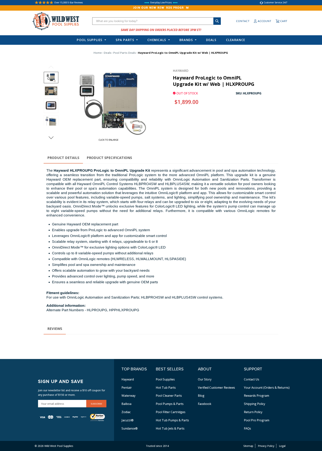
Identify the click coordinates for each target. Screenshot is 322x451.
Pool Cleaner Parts (169, 396)
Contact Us (251, 379)
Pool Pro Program (256, 420)
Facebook (204, 404)
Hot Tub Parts (166, 388)
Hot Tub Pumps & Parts (172, 420)
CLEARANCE (235, 40)
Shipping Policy (254, 404)
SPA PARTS (125, 40)
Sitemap (248, 446)
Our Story (204, 379)
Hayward (127, 379)
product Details (63, 157)
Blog (201, 396)
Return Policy (253, 412)
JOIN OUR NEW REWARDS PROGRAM (161, 7)
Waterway (128, 396)
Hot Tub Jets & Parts (170, 428)
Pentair (126, 388)
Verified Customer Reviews (216, 388)
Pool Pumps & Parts (170, 404)
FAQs (247, 428)
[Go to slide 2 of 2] (51, 67)
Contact (243, 21)
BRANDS (186, 40)
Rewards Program (256, 396)
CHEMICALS (156, 40)
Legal (282, 446)
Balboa (126, 404)
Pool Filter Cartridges (170, 412)
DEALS (211, 40)
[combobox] (156, 21)
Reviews (54, 328)
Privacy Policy (266, 446)
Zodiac (126, 412)
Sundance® (129, 428)
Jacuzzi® (127, 420)
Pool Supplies (89, 40)
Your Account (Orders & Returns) (267, 388)
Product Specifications (109, 157)
